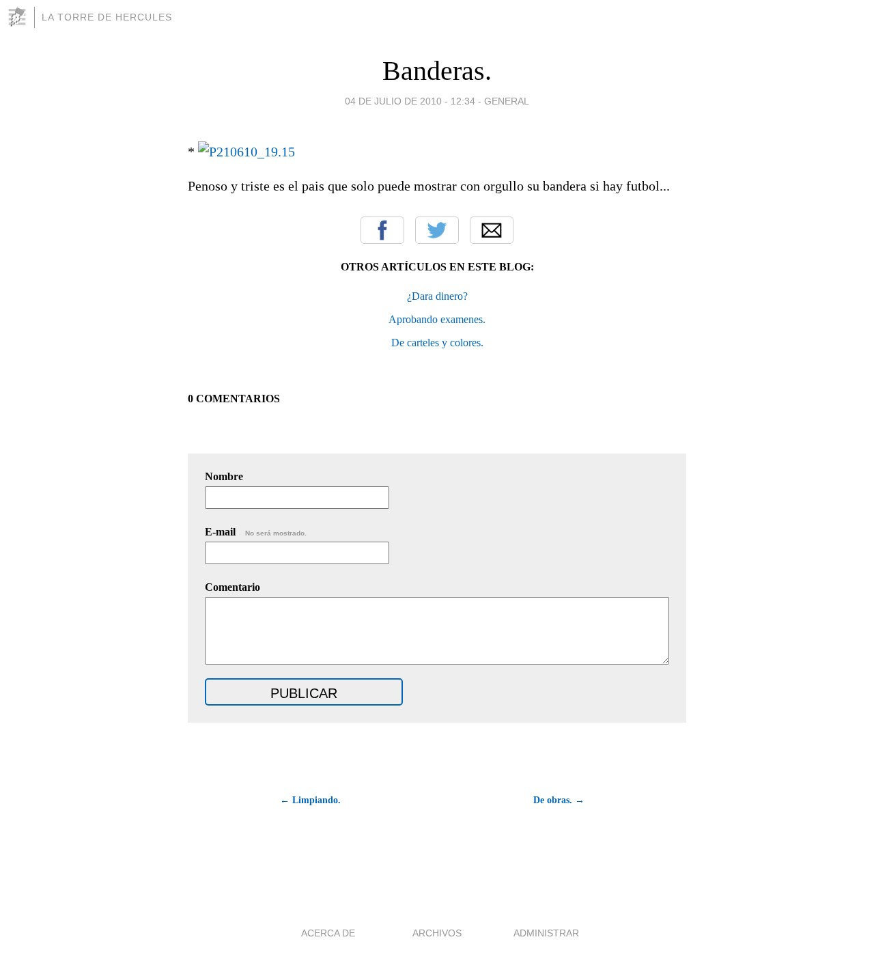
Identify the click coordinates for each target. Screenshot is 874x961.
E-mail (256, 532)
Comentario (232, 587)
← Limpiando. (310, 800)
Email (491, 230)
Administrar (546, 933)
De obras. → (558, 800)
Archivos (437, 933)
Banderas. (437, 70)
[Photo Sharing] (246, 151)
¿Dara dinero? (437, 296)
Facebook (382, 230)
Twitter (437, 230)
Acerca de (328, 933)
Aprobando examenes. (437, 319)
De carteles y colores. (437, 342)
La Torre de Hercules (107, 17)
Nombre (224, 476)
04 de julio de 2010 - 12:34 (410, 101)
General (506, 101)
